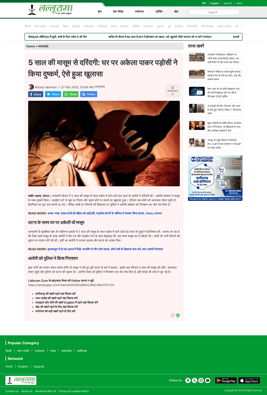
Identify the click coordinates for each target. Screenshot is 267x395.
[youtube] (207, 380)
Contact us (12, 391)
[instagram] (201, 380)
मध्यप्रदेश (89, 26)
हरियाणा (124, 26)
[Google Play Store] (226, 380)
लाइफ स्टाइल (224, 26)
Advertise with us (45, 391)
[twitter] (194, 380)
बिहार (65, 26)
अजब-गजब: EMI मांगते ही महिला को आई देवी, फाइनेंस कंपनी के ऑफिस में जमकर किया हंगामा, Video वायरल (105, 213)
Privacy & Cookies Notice (74, 391)
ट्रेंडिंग (159, 11)
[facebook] (188, 380)
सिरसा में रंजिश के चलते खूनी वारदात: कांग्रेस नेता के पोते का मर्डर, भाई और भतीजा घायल (224, 75)
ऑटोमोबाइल (207, 26)
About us (26, 391)
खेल (176, 11)
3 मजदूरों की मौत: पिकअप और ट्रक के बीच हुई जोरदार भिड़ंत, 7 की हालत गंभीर (224, 109)
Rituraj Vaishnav (46, 87)
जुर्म (169, 26)
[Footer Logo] (20, 380)
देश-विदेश (118, 11)
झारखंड (76, 26)
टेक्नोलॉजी (192, 26)
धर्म (236, 26)
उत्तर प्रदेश (40, 26)
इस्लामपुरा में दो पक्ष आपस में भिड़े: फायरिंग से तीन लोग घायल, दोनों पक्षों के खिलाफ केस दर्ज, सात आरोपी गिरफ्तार (105, 249)
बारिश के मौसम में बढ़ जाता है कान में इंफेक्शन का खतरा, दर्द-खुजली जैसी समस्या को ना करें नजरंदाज (145, 37)
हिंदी (204, 3)
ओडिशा (136, 26)
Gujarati (39, 366)
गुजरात (160, 26)
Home (30, 46)
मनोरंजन (139, 11)
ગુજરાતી (227, 3)
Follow (91, 94)
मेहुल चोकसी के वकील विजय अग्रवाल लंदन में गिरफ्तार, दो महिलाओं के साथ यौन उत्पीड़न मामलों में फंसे (224, 126)
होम (100, 11)
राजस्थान (148, 26)
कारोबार (179, 26)
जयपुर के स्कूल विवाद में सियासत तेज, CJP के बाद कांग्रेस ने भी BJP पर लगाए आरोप (224, 143)
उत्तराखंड (54, 26)
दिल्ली (28, 26)
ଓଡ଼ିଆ (239, 3)
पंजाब (113, 26)
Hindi (9, 366)
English (214, 3)
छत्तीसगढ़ (102, 26)
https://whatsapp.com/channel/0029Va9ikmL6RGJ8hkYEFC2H (71, 285)
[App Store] (249, 380)
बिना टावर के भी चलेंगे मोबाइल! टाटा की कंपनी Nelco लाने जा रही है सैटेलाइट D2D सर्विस (223, 92)
